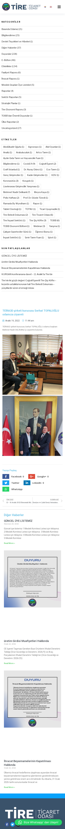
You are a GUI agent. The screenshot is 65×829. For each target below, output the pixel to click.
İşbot (52, 237)
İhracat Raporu (9, 78)
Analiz (7, 152)
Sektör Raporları (10, 97)
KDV (55, 175)
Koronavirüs (10, 181)
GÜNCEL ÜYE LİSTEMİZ (14, 255)
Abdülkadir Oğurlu (13, 147)
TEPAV (30, 209)
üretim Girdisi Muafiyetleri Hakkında (20, 262)
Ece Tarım (52, 169)
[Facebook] (7, 824)
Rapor (37, 203)
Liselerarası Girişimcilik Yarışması (21, 186)
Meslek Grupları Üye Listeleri (16, 85)
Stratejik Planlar (10, 103)
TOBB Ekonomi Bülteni (16, 226)
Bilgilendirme (8, 35)
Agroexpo (35, 147)
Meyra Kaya (41, 192)
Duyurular (6, 54)
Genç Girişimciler (13, 175)
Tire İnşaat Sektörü (14, 220)
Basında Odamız (10, 29)
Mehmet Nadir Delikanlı (16, 192)
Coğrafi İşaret (47, 163)
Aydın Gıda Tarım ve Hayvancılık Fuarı (23, 158)
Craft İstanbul (11, 169)
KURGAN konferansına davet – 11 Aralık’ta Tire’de (27, 274)
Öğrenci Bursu (44, 231)
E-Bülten (6, 60)
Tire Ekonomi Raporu (12, 109)
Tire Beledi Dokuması (15, 215)
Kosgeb (28, 181)
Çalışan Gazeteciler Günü (17, 231)
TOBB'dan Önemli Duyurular (16, 115)
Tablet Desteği (12, 209)
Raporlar (6, 91)
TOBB (55, 220)
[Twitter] (12, 824)
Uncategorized (9, 128)
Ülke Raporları (9, 122)
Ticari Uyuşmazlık (50, 209)
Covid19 (29, 163)
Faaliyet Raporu (10, 72)
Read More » (9, 543)
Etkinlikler (6, 66)
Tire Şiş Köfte (37, 220)
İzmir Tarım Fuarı (34, 237)
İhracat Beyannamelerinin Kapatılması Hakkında (26, 268)
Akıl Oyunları (53, 147)
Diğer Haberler (9, 47)
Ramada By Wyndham (16, 203)
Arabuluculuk (24, 152)
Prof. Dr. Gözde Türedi (35, 197)
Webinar (39, 226)
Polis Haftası (11, 197)
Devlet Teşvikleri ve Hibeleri (16, 41)
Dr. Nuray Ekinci (33, 169)
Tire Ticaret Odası (42, 215)
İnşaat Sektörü (12, 237)
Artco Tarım (43, 152)
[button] (38, 822)
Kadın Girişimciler (37, 175)
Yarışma (54, 226)
